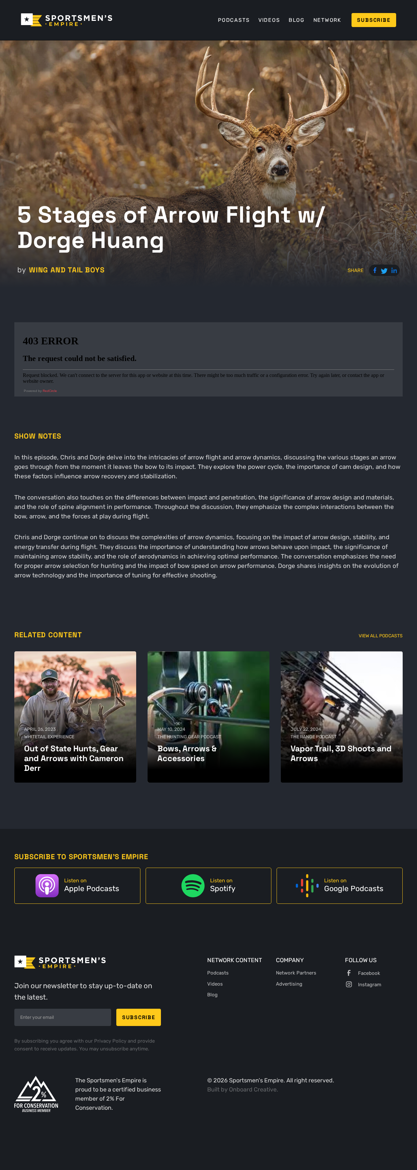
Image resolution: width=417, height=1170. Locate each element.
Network (327, 20)
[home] (66, 19)
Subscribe (373, 20)
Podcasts (234, 20)
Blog (297, 20)
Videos (269, 20)
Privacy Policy (111, 1041)
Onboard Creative (253, 1089)
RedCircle (50, 391)
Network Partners (296, 973)
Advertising (289, 984)
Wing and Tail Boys (67, 269)
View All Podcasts (381, 636)
